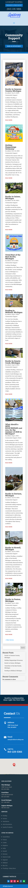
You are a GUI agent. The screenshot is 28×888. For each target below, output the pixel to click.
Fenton (5, 839)
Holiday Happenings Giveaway (10, 147)
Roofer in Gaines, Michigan (13, 197)
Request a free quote (14, 5)
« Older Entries (9, 640)
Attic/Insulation (7, 824)
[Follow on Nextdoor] (24, 881)
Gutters (5, 818)
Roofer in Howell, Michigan (13, 548)
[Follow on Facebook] (21, 881)
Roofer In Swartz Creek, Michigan (12, 362)
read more (8, 120)
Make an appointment (14, 46)
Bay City (5, 865)
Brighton (5, 845)
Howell (5, 851)
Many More (12, 868)
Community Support (11, 95)
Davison (5, 854)
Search (23, 647)
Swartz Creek (6, 857)
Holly (4, 848)
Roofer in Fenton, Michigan (13, 600)
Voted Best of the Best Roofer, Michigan (12, 257)
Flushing (5, 868)
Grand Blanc (6, 837)
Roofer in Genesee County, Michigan (13, 90)
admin (9, 93)
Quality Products (7, 827)
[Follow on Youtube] (17, 881)
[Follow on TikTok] (11, 881)
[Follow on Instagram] (14, 881)
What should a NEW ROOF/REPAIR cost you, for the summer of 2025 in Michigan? (13, 429)
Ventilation (6, 821)
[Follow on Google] (8, 881)
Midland (5, 862)
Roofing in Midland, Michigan (13, 311)
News (19, 438)
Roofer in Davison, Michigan (13, 494)
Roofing (5, 815)
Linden (5, 842)
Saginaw (5, 860)
